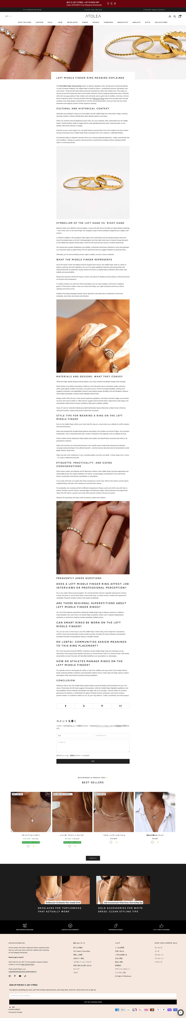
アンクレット (159, 958)
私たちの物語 (77, 948)
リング (157, 951)
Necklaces (72, 22)
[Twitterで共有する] (84, 706)
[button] (180, 1012)
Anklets (137, 22)
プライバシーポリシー (103, 726)
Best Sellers (24, 22)
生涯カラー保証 (78, 958)
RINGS (85, 22)
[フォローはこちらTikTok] (25, 976)
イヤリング (158, 962)
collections (161, 22)
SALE (50, 22)
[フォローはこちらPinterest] (15, 976)
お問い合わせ (119, 951)
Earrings (108, 22)
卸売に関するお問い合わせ (82, 965)
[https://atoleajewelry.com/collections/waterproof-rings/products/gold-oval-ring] (93, 336)
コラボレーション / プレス (82, 962)
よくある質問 (119, 948)
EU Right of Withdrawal (123, 976)
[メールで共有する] (120, 706)
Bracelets (123, 22)
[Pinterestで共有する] (102, 706)
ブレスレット (159, 955)
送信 (93, 761)
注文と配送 (119, 958)
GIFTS (147, 22)
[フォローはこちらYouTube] (20, 976)
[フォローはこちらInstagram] (10, 976)
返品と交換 (119, 962)
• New (60, 22)
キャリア (76, 969)
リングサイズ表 (120, 973)
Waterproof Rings (98, 98)
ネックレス (158, 948)
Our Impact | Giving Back (81, 951)
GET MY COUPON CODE (93, 1002)
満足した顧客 (77, 955)
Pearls (96, 22)
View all (93, 858)
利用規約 (119, 726)
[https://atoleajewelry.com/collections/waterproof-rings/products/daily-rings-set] (93, 182)
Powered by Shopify (15, 1012)
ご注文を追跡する (121, 955)
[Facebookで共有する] (65, 706)
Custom (39, 22)
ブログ (75, 973)
